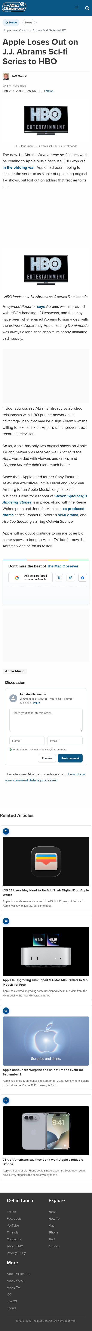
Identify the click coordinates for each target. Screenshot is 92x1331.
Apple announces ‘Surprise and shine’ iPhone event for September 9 (43, 1072)
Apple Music (14, 671)
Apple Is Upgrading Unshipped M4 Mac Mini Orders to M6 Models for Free (45, 982)
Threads (12, 1232)
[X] (59, 577)
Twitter (11, 1211)
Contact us (14, 1239)
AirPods (54, 1246)
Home (13, 23)
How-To (54, 1218)
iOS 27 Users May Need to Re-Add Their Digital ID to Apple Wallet (46, 892)
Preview (47, 758)
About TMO (15, 1246)
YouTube (13, 1225)
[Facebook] (82, 578)
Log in (36, 702)
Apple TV (13, 1287)
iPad (52, 1239)
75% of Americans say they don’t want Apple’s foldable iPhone (43, 1162)
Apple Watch (15, 1280)
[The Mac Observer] (14, 8)
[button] (76, 8)
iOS (9, 1294)
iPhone (53, 1232)
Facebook (14, 1218)
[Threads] (71, 577)
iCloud (11, 1308)
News (28, 23)
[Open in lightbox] (46, 290)
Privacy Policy (16, 1252)
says (41, 306)
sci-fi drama (68, 515)
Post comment (70, 758)
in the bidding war (19, 167)
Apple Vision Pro (18, 1273)
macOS (12, 1301)
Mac (51, 1225)
